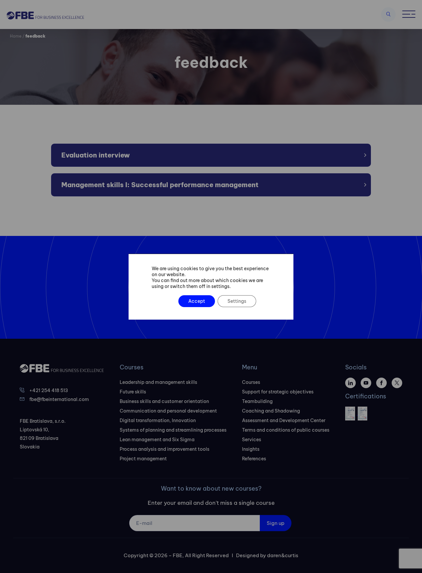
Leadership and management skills (158, 382)
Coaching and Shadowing (271, 411)
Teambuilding (257, 401)
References (254, 459)
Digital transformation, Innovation (158, 420)
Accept (196, 301)
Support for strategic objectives (278, 392)
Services (251, 440)
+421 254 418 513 (48, 390)
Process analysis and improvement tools (164, 449)
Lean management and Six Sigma (157, 440)
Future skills (133, 392)
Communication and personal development (168, 411)
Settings (236, 301)
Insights (250, 449)
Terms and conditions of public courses (285, 430)
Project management (143, 459)
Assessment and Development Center (283, 420)
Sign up (276, 523)
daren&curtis (282, 555)
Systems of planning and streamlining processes (173, 430)
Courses (251, 382)
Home (15, 36)
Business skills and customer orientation (164, 401)
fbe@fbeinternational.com (59, 399)
